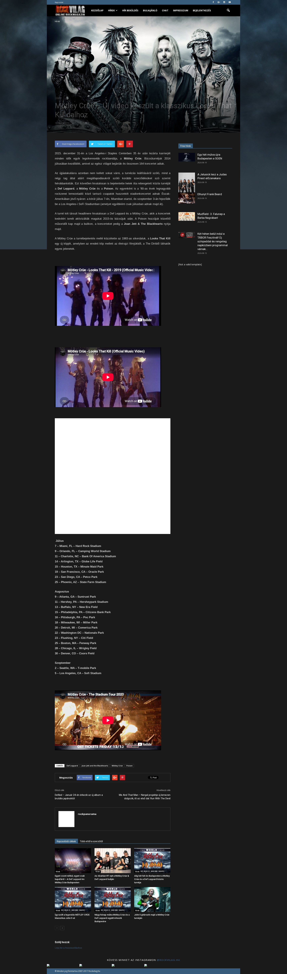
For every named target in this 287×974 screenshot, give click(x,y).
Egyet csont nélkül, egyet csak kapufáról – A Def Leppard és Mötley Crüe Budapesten (70, 879)
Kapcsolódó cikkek (66, 841)
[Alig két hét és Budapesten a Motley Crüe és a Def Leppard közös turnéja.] (152, 860)
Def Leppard (72, 765)
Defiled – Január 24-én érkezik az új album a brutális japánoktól (79, 796)
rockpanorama (62, 123)
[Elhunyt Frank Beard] (186, 197)
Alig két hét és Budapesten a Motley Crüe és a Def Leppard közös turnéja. (152, 879)
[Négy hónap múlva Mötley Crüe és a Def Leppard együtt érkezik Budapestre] (113, 899)
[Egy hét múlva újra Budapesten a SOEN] (186, 157)
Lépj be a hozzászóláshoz (68, 947)
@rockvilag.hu (168, 960)
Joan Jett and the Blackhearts (95, 765)
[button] (228, 10)
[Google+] (218, 2)
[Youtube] (229, 2)
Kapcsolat (59, 2)
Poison (129, 765)
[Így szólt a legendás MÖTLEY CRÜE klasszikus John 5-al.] (73, 899)
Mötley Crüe (117, 765)
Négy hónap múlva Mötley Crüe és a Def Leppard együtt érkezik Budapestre (112, 918)
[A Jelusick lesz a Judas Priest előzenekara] (186, 183)
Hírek (111, 10)
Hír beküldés (130, 10)
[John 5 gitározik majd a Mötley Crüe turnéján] (152, 899)
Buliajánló (150, 10)
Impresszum (180, 10)
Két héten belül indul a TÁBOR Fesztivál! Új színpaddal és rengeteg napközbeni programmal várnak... (212, 241)
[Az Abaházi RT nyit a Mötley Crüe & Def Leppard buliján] (113, 860)
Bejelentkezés (202, 10)
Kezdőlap (97, 10)
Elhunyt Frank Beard (209, 194)
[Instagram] (224, 2)
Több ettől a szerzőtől (91, 841)
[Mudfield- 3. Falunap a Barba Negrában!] (186, 216)
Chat (165, 10)
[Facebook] (213, 2)
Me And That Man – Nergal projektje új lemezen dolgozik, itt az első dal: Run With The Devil (144, 796)
